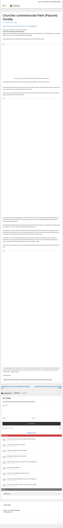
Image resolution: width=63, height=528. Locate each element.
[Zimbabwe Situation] (14, 7)
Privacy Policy (7, 505)
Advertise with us (31, 432)
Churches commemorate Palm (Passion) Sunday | (21, 26)
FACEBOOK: (24, 392)
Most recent (5, 435)
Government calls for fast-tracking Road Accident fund (15, 387)
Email (34, 418)
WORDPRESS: (17, 393)
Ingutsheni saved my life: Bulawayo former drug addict (48, 387)
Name (4, 418)
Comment (5, 405)
